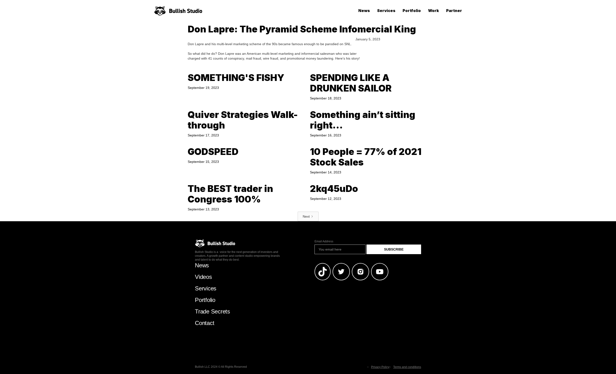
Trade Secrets (212, 311)
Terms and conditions (407, 367)
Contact (204, 323)
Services (386, 10)
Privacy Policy (380, 367)
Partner (454, 10)
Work (433, 10)
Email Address (323, 241)
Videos (203, 277)
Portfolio (412, 10)
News (364, 10)
